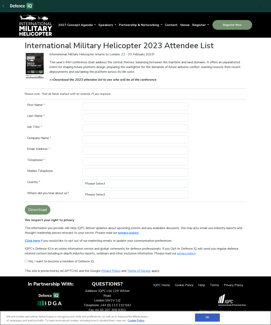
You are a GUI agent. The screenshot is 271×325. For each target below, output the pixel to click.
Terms (214, 285)
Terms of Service (139, 271)
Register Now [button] (232, 25)
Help (201, 285)
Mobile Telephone (40, 171)
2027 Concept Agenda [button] (75, 25)
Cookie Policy (184, 285)
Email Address (38, 149)
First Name (36, 105)
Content (171, 25)
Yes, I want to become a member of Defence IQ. (60, 261)
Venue (185, 25)
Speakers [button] (106, 25)
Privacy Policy (111, 271)
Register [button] (199, 25)
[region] (135, 318)
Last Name (36, 116)
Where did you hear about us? (48, 193)
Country (33, 182)
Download (37, 209)
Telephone (36, 160)
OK (207, 317)
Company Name (39, 138)
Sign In (262, 6)
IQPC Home (161, 285)
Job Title (34, 127)
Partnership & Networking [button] (139, 25)
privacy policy (186, 253)
